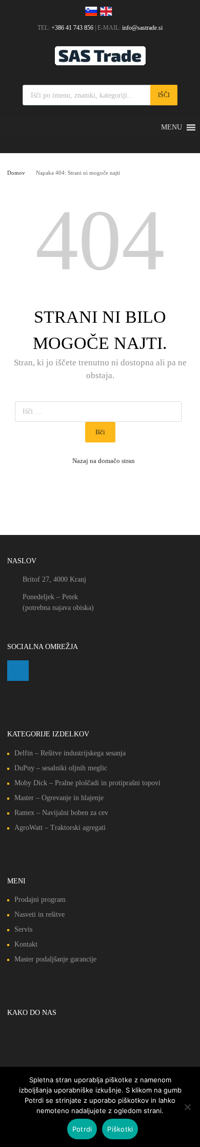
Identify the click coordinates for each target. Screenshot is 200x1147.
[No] (187, 1107)
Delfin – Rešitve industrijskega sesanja (70, 753)
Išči (164, 95)
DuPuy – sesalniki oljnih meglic (60, 768)
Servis (23, 929)
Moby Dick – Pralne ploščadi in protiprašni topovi (87, 783)
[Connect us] (18, 670)
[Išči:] (100, 411)
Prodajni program (40, 899)
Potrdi (82, 1129)
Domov (16, 173)
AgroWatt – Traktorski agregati (60, 827)
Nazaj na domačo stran (103, 461)
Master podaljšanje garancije (55, 959)
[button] (171, 127)
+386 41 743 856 (72, 27)
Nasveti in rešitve (39, 914)
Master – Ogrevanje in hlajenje (59, 798)
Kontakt (25, 944)
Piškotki (120, 1129)
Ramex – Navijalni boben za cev (61, 813)
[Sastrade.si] (100, 63)
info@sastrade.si (142, 27)
